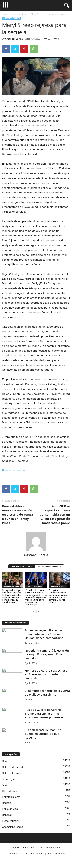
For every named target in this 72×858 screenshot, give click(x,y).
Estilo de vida (10, 808)
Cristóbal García (14, 38)
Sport (5, 785)
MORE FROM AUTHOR (49, 566)
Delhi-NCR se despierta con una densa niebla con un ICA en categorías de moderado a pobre (54, 514)
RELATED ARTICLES (22, 566)
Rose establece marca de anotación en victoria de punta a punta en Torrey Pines (17, 514)
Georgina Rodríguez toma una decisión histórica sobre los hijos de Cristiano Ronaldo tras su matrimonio (12, 596)
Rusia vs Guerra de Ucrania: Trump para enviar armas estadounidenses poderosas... (45, 713)
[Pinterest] (24, 49)
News (5, 761)
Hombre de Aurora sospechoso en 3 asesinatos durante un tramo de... (46, 674)
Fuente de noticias (13, 470)
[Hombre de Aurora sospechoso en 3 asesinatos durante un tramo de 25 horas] (12, 676)
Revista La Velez (56, 853)
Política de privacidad (50, 847)
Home (5, 14)
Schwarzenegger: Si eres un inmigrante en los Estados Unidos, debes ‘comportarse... (45, 634)
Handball (7, 814)
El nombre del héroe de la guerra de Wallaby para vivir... (47, 692)
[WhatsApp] (34, 49)
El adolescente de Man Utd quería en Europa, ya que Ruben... (43, 733)
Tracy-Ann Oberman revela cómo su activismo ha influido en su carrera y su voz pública (58, 596)
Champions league (12, 826)
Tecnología (8, 779)
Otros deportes (10, 791)
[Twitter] (15, 49)
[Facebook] (6, 49)
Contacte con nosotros (22, 847)
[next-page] (38, 611)
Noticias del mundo (13, 767)
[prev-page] (34, 611)
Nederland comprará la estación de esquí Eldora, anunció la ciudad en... (47, 654)
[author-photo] (36, 541)
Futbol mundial (10, 820)
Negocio (6, 802)
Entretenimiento (19, 14)
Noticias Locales (11, 773)
